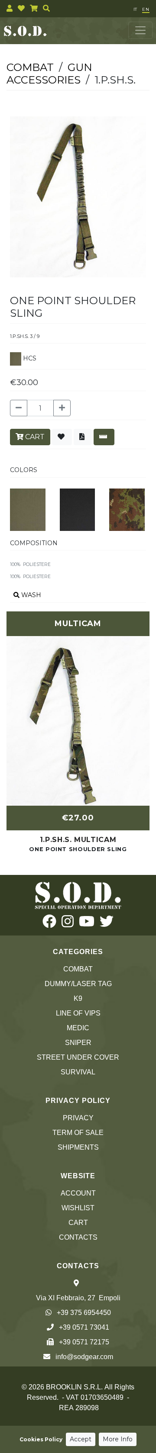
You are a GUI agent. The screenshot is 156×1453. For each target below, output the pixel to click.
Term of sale (78, 1132)
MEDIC (78, 1028)
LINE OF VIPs (78, 1013)
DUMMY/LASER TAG (78, 983)
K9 (78, 998)
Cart (78, 1222)
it (135, 9)
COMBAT (78, 969)
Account (78, 1193)
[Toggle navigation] (140, 30)
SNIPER (78, 1042)
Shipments (78, 1147)
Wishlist (78, 1208)
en (146, 9)
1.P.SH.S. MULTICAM (78, 840)
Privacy (78, 1118)
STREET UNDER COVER (78, 1057)
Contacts (78, 1237)
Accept (80, 1439)
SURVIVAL (78, 1072)
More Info (118, 1439)
